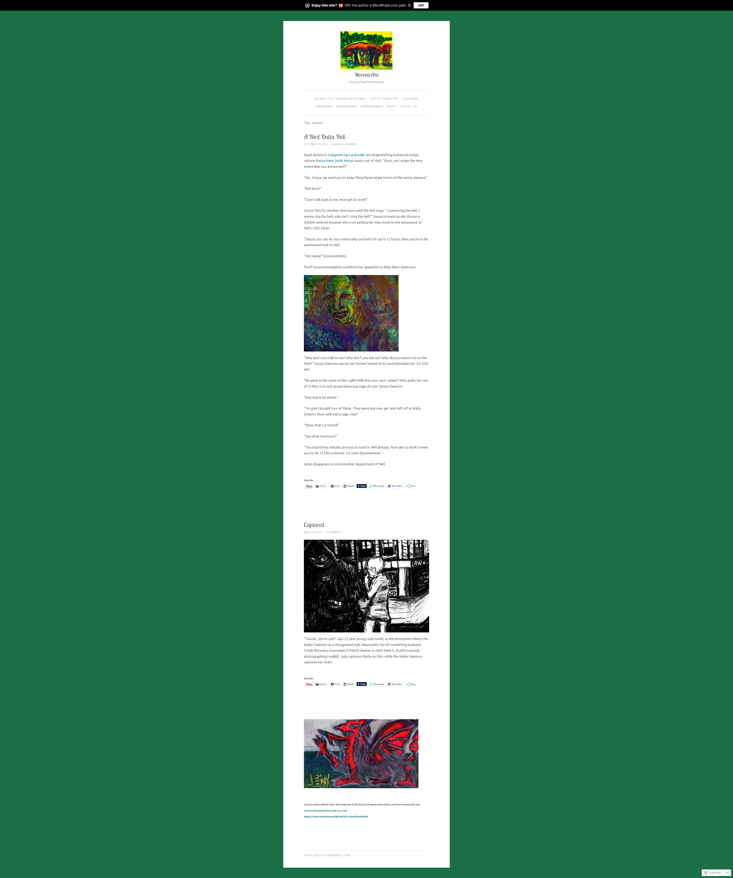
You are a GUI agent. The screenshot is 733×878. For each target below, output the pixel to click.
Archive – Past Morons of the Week (340, 98)
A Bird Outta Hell (324, 136)
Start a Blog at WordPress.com (327, 855)
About (391, 106)
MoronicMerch (372, 106)
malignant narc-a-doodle (346, 155)
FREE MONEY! (324, 106)
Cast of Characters (384, 98)
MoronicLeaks (347, 106)
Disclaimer (410, 98)
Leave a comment (344, 144)
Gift (421, 5)
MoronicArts (367, 74)
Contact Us (408, 106)
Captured (314, 524)
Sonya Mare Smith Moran (335, 160)
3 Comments (333, 532)
